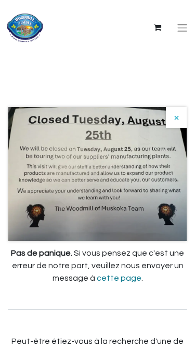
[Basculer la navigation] (182, 28)
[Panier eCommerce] (157, 28)
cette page (119, 278)
